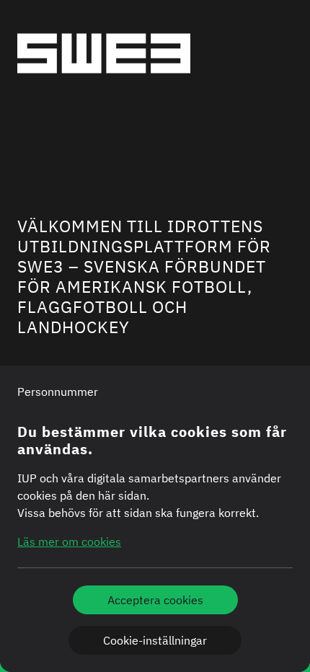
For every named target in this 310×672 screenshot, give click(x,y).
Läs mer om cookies (69, 541)
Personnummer (57, 391)
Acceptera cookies (155, 600)
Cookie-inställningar (155, 640)
